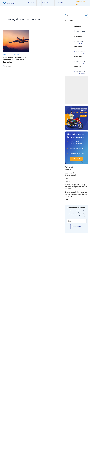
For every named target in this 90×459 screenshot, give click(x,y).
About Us (68, 170)
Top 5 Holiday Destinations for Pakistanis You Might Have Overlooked (15, 59)
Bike (29, 3)
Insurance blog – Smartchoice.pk (71, 174)
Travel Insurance (13, 54)
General (5, 54)
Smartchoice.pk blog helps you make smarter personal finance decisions (76, 187)
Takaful (63, 3)
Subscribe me (76, 226)
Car (25, 3)
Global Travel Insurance (47, 3)
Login (67, 178)
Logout (67, 181)
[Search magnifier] (86, 16)
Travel (38, 3)
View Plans (76, 159)
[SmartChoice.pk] (9, 3)
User (66, 199)
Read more (82, 33)
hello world (78, 26)
